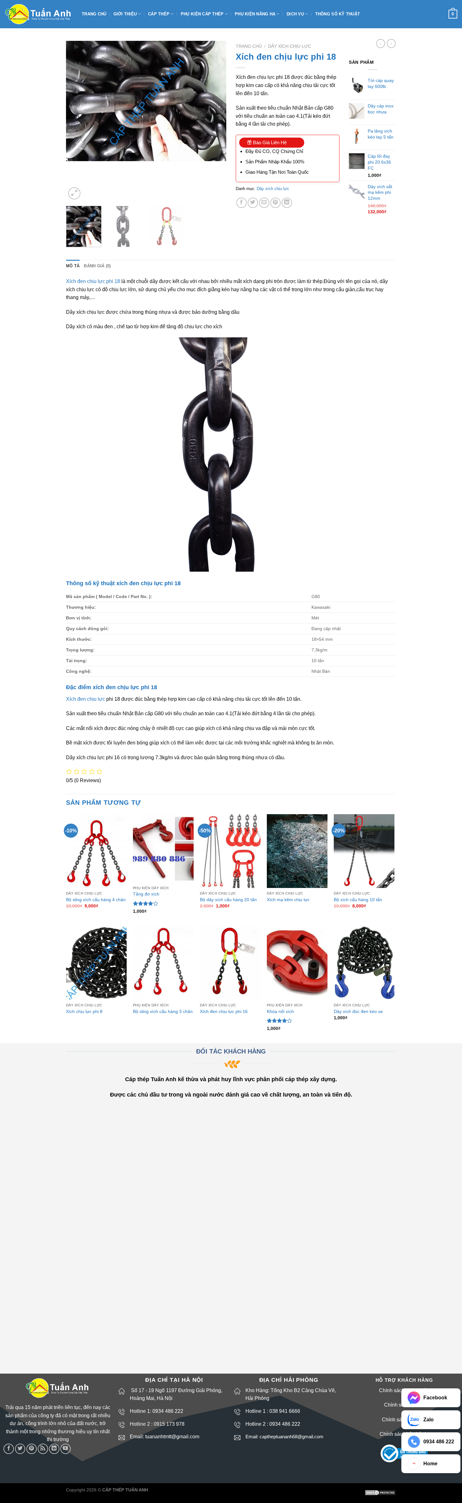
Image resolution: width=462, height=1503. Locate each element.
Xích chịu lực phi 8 (84, 1011)
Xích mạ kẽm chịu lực (288, 899)
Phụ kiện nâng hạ (255, 14)
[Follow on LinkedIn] (54, 1449)
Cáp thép (158, 14)
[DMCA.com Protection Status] (380, 1492)
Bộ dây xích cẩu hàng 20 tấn (228, 899)
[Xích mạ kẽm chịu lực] (297, 851)
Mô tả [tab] (73, 266)
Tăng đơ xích (146, 893)
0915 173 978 (169, 1424)
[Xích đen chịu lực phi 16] (230, 963)
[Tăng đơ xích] (163, 848)
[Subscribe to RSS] (43, 1449)
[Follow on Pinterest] (31, 1449)
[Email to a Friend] (264, 203)
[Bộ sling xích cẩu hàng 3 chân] (163, 963)
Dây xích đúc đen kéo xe (358, 1011)
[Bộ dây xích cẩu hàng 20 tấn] (230, 851)
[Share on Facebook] (241, 203)
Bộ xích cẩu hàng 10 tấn (358, 899)
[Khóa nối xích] (297, 963)
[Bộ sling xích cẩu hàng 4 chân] (96, 851)
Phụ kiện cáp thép (202, 14)
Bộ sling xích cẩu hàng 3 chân (163, 1011)
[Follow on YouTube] (65, 1449)
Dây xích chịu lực (289, 46)
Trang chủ (94, 14)
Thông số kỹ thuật (337, 14)
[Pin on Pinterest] (275, 203)
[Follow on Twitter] (20, 1449)
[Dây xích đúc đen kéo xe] (364, 963)
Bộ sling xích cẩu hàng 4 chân (96, 899)
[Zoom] (74, 193)
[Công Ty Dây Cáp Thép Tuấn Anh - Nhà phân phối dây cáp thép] (38, 14)
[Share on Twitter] (253, 203)
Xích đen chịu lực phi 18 (93, 281)
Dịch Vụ (295, 14)
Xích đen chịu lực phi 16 (224, 1011)
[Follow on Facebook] (8, 1449)
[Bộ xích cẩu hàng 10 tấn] (364, 851)
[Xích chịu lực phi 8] (96, 963)
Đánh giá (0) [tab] (97, 266)
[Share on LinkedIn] (287, 203)
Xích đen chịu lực (85, 699)
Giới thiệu (125, 14)
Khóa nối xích (280, 1011)
